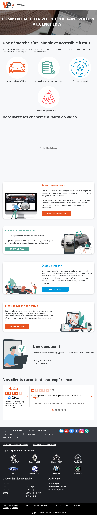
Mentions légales (41, 505)
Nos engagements (10, 507)
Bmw (55, 473)
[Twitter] (71, 430)
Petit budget (53, 484)
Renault (32, 462)
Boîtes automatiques (57, 487)
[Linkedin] (61, 430)
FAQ (4, 430)
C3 (4, 493)
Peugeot (11, 462)
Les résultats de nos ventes (44, 444)
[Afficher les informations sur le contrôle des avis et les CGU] (23, 402)
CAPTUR (29, 496)
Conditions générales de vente (15, 505)
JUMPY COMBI (32, 493)
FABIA (28, 490)
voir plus (35, 398)
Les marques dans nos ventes (15, 444)
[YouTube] (66, 430)
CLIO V (28, 484)
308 (4, 490)
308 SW (29, 487)
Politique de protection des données (69, 505)
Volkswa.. (33, 473)
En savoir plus (17, 249)
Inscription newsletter (37, 430)
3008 (5, 496)
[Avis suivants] (91, 396)
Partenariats (8, 434)
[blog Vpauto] (86, 430)
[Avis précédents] (27, 396)
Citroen (54, 462)
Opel (76, 462)
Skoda (76, 473)
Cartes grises (48, 434)
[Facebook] (76, 430)
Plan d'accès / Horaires (28, 434)
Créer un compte (55, 289)
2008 (5, 487)
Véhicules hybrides (56, 490)
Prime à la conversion (12, 438)
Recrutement (16, 430)
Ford (11, 473)
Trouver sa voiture (56, 214)
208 (4, 484)
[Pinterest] (81, 430)
